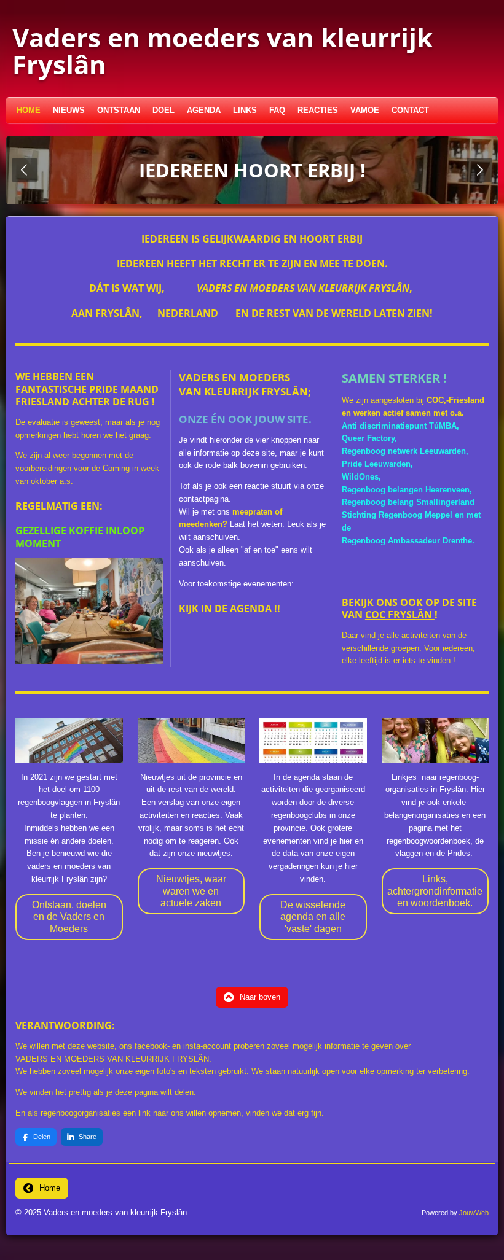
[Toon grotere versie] (89, 611)
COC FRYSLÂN (400, 614)
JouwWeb (474, 1212)
